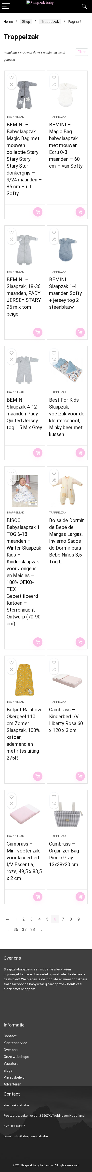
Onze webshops (16, 1057)
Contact (10, 1036)
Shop (26, 22)
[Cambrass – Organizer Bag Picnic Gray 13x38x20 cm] (67, 814)
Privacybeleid (14, 1077)
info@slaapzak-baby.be (31, 1136)
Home (8, 22)
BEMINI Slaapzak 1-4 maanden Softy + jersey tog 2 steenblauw (65, 293)
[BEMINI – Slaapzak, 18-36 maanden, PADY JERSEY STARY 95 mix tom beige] (25, 250)
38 (32, 929)
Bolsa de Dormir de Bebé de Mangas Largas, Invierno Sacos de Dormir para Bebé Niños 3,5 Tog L (66, 541)
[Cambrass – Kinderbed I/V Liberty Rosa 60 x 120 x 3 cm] (67, 680)
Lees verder (37, 212)
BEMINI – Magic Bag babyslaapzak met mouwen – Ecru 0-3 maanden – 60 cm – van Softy (65, 145)
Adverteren (12, 1084)
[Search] (84, 6)
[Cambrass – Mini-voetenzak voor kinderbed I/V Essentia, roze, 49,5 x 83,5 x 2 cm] (25, 814)
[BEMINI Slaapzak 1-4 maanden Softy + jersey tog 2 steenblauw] (67, 250)
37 (24, 929)
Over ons (11, 1050)
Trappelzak (50, 22)
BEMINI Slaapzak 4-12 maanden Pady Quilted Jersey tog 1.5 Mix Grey (24, 413)
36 (16, 929)
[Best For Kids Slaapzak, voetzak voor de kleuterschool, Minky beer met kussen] (67, 370)
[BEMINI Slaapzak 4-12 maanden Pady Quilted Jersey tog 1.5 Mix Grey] (25, 370)
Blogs (8, 1070)
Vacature (11, 1064)
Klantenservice (15, 1043)
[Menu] (6, 6)
